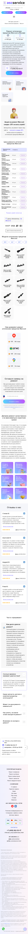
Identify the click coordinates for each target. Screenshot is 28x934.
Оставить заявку (14, 73)
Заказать (23, 155)
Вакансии (14, 800)
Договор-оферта (14, 815)
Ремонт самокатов (14, 778)
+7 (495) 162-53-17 (20, 12)
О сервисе (14, 787)
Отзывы (14, 797)
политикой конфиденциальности (12, 407)
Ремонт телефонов (14, 772)
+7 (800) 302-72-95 (7, 12)
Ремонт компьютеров (14, 776)
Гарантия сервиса (14, 789)
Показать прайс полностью (14, 213)
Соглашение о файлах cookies (14, 813)
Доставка (14, 793)
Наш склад (14, 795)
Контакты (14, 827)
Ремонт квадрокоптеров (14, 780)
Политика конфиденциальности (14, 810)
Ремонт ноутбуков (14, 774)
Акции (14, 791)
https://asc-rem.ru (7, 923)
